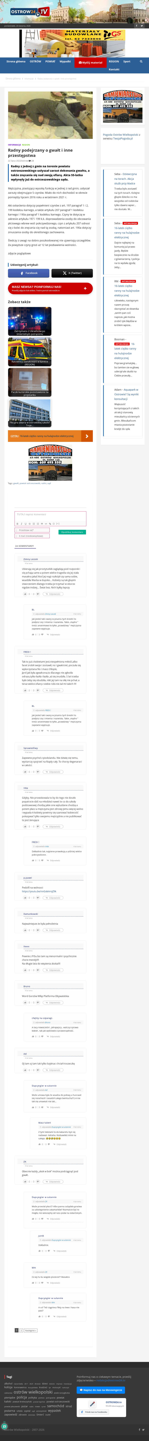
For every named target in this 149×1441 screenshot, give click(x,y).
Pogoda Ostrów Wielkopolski (120, 134)
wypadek (54, 1410)
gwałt (16, 483)
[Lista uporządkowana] (34, 524)
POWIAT (50, 61)
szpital (27, 1410)
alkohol (8, 1383)
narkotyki (65, 1387)
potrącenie (50, 1397)
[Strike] (30, 524)
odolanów (8, 1393)
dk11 (26, 1384)
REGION (114, 61)
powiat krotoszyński (22, 1401)
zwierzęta (31, 1415)
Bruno (47, 1022)
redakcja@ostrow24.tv (110, 1380)
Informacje (14, 144)
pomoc (41, 1397)
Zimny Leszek (50, 614)
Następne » (30, 1330)
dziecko (52, 1384)
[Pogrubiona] (17, 524)
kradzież (43, 1387)
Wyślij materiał (91, 62)
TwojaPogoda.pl (123, 138)
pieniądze (9, 1397)
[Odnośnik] (50, 524)
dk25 (31, 1384)
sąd (49, 483)
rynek (43, 1407)
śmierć (40, 1414)
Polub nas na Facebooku (96, 1412)
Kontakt (114, 69)
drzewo (38, 1384)
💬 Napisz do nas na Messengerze (101, 1390)
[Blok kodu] (46, 524)
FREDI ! (48, 710)
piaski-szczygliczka (62, 1393)
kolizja (8, 1387)
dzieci (45, 1383)
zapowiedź (10, 1414)
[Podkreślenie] (26, 524)
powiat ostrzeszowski (30, 483)
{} (54, 524)
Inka (47, 846)
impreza (59, 1384)
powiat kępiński (39, 1402)
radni (43, 483)
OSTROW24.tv (114, 1402)
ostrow (25, 160)
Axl (46, 1090)
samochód (55, 1405)
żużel (47, 1414)
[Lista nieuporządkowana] (38, 524)
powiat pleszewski (12, 1406)
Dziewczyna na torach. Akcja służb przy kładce (125, 178)
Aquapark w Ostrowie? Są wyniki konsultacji (126, 394)
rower (37, 1406)
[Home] (13, 79)
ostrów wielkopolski (33, 1392)
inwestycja (68, 1384)
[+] (58, 524)
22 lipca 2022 (14, 160)
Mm (53, 1302)
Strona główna (16, 61)
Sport (126, 61)
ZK (46, 1201)
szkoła (20, 1411)
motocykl (56, 1387)
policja (22, 1397)
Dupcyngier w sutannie (61, 1127)
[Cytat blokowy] (42, 524)
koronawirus (20, 1387)
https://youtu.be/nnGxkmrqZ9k (39, 891)
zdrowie (23, 1414)
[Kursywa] (21, 524)
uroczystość (41, 1411)
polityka (32, 1397)
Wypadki (65, 61)
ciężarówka (18, 1384)
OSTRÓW (35, 61)
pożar (24, 1406)
